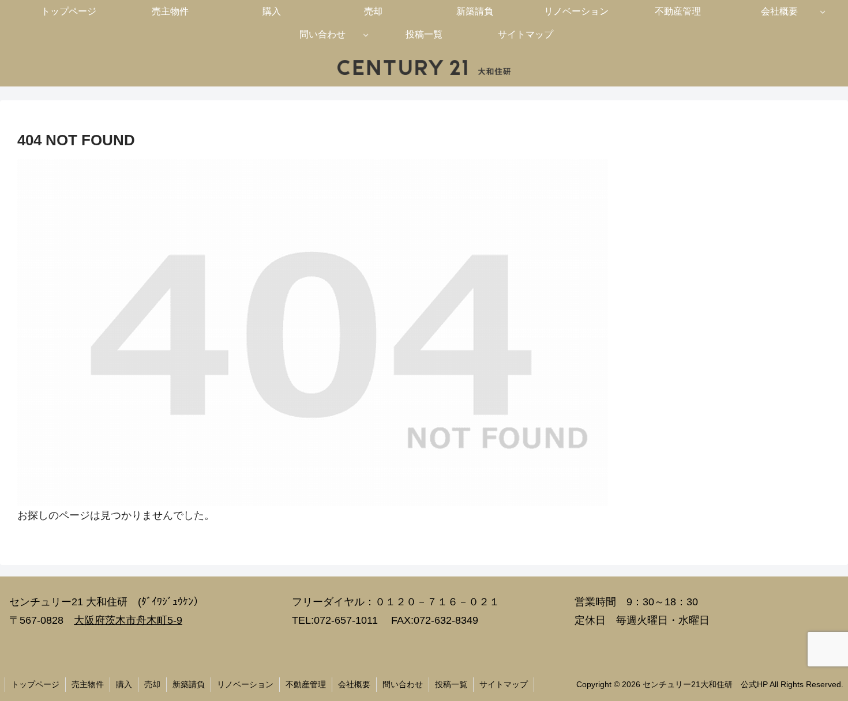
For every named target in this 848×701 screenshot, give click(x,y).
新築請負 (188, 684)
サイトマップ (503, 684)
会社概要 (354, 684)
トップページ (35, 684)
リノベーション (245, 684)
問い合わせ (402, 684)
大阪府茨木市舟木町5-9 (128, 620)
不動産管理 (306, 684)
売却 (152, 684)
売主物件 (88, 684)
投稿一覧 (451, 684)
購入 (124, 684)
